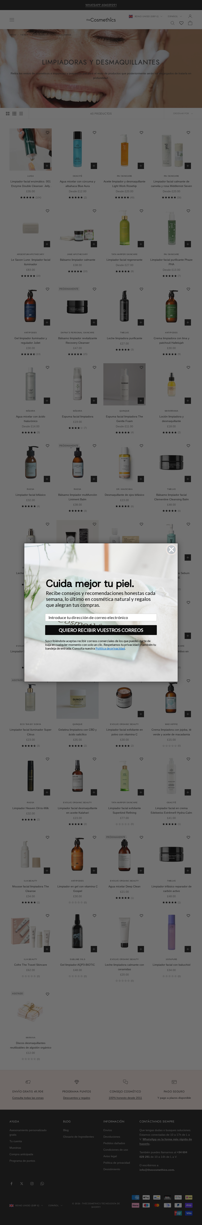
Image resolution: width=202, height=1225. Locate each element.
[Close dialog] (171, 550)
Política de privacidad (110, 648)
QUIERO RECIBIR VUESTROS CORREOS (101, 630)
